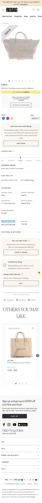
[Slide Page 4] (26, 384)
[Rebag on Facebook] (4, 424)
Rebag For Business (10, 455)
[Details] (29, 241)
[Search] (33, 10)
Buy (3, 442)
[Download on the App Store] (23, 424)
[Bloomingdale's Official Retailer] (13, 431)
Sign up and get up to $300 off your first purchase (18, 403)
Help (3, 469)
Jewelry (33, 16)
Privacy (29, 484)
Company (5, 462)
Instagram (10, 300)
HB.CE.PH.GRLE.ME (8, 225)
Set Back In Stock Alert (21, 105)
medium (35, 118)
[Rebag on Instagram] (9, 424)
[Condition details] (13, 151)
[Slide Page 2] (19, 384)
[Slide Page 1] (16, 384)
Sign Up (14, 416)
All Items (6, 23)
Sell (21, 283)
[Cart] (38, 10)
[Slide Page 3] (23, 384)
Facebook (22, 300)
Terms (36, 484)
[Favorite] (33, 328)
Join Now (21, 143)
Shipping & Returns (11, 232)
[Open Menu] (3, 10)
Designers (18, 16)
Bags (26, 16)
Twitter (33, 300)
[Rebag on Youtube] (15, 424)
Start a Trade (21, 252)
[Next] (37, 355)
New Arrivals (7, 16)
